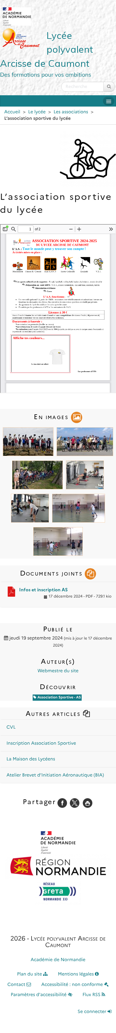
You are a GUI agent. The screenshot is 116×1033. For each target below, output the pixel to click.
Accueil (12, 112)
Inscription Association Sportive (41, 743)
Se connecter (93, 1011)
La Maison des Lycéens (30, 759)
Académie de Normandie (58, 960)
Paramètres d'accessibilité (39, 994)
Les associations (70, 112)
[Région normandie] (58, 866)
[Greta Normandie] (58, 891)
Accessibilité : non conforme (72, 984)
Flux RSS (92, 994)
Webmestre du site (58, 671)
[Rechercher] (109, 87)
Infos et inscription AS (43, 589)
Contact (16, 984)
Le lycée (37, 112)
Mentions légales (76, 974)
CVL (10, 727)
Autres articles (54, 713)
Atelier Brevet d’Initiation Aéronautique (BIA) (55, 775)
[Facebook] (62, 803)
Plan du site (30, 974)
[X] (74, 803)
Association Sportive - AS (58, 697)
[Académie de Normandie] (58, 842)
